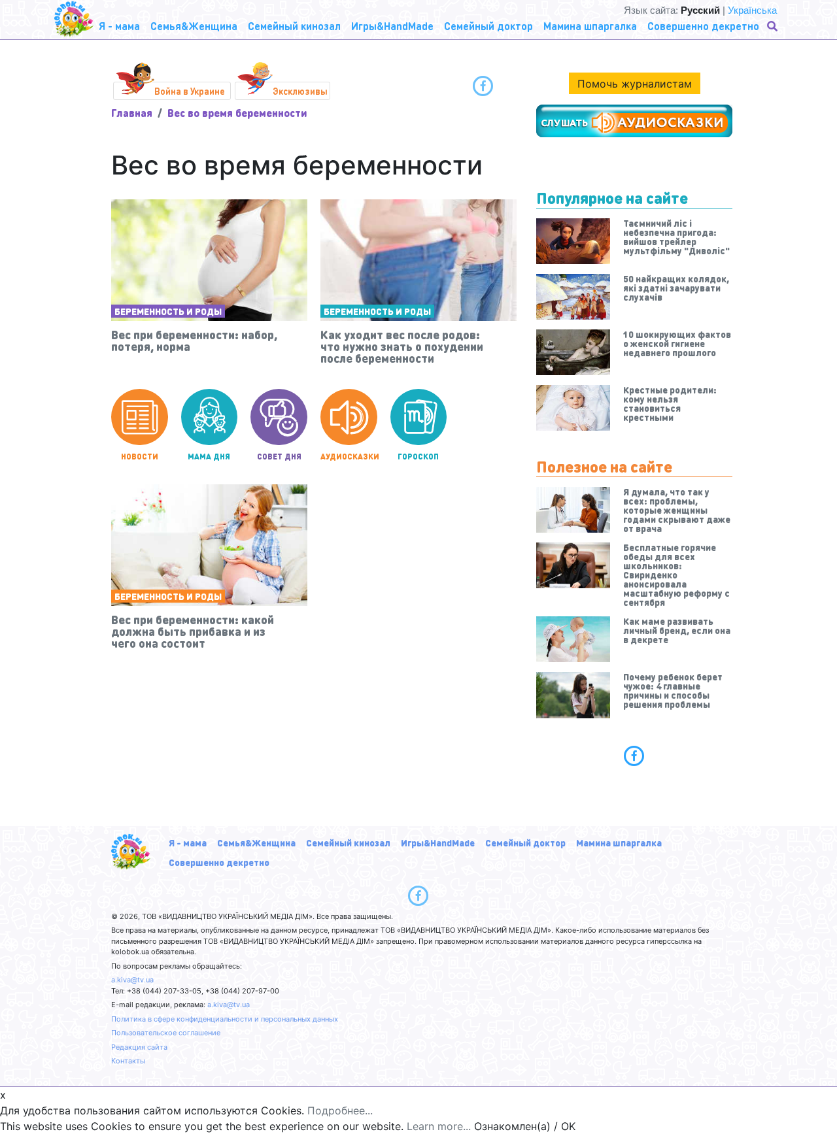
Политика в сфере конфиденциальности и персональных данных (224, 1019)
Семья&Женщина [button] (193, 26)
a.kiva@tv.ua (132, 979)
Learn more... (439, 1126)
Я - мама (188, 842)
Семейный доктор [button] (488, 26)
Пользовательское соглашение (165, 1032)
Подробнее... (340, 1110)
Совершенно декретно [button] (703, 26)
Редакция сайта (139, 1047)
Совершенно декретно (219, 862)
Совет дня (279, 456)
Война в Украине (189, 91)
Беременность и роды (168, 311)
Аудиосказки (348, 456)
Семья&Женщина (256, 842)
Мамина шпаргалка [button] (590, 26)
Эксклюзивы (300, 91)
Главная (131, 113)
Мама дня (209, 456)
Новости (139, 456)
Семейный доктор (525, 842)
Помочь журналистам (634, 83)
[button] (773, 26)
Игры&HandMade (438, 842)
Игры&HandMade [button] (392, 26)
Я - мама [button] (119, 26)
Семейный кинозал (348, 842)
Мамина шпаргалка (619, 842)
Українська (752, 10)
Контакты (128, 1060)
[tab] (634, 755)
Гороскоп (418, 456)
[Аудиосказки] (634, 121)
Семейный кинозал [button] (294, 26)
